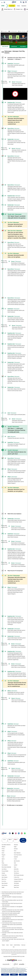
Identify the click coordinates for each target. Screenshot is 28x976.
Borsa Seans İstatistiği (6, 867)
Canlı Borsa (4, 869)
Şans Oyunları (17, 861)
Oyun (15, 867)
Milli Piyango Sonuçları (19, 875)
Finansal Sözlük (5, 871)
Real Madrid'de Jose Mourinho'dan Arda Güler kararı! (13, 892)
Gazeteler (16, 856)
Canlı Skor (12, 5)
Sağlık (15, 846)
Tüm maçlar (5, 31)
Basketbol (24, 5)
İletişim (3, 945)
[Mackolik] (7, 964)
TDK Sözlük (16, 883)
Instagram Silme (17, 881)
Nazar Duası (16, 887)
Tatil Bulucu (16, 873)
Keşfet (3, 887)
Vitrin (15, 850)
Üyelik (11, 945)
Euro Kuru (4, 881)
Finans (3, 848)
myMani (15, 865)
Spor (3, 861)
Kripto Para (4, 875)
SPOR (2, 6)
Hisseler (3, 873)
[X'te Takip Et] (13, 833)
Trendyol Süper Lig (8, 9)
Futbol (18, 5)
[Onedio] (22, 964)
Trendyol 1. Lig (19, 9)
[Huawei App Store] (16, 840)
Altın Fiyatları (4, 877)
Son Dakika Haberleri (6, 844)
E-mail (15, 858)
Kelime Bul (16, 869)
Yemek (3, 850)
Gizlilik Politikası (17, 945)
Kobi (15, 863)
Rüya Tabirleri (5, 883)
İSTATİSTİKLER (14, 46)
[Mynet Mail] (26, 2)
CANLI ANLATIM (5, 46)
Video (3, 863)
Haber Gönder (23, 840)
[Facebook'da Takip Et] (10, 833)
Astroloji (16, 848)
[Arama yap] (21, 2)
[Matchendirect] (12, 964)
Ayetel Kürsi (16, 885)
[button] (4, 2)
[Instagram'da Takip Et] (16, 833)
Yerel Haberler (5, 865)
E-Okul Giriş (16, 877)
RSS (13, 947)
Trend (3, 856)
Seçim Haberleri (17, 852)
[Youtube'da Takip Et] (22, 833)
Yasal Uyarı (23, 945)
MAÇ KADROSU (23, 46)
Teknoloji (16, 844)
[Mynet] (16, 964)
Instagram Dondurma (18, 879)
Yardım (7, 945)
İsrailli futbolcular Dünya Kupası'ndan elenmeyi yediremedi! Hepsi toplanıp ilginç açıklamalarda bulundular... (12, 924)
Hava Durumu (4, 885)
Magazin (3, 854)
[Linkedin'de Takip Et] (19, 833)
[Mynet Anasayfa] (14, 2)
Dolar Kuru (4, 879)
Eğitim (3, 858)
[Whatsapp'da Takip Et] (25, 833)
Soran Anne (16, 871)
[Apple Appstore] (10, 840)
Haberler (3, 846)
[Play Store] (5, 840)
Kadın (3, 852)
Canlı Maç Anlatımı (18, 854)
